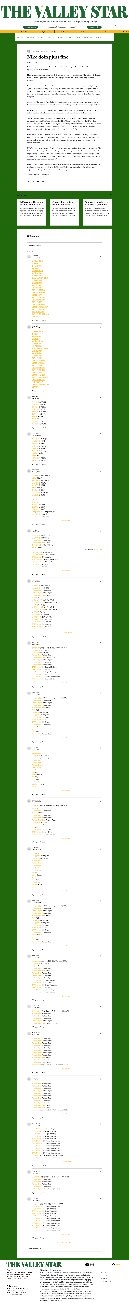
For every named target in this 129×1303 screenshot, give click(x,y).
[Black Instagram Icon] (92, 1264)
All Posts (20, 37)
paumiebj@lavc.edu (15, 1294)
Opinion (77, 37)
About (103, 1272)
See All (110, 195)
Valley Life (50, 37)
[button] (109, 37)
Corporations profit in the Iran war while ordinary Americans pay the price (63, 203)
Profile (60, 37)
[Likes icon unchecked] (33, 320)
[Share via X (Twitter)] (33, 181)
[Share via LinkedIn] (38, 181)
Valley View (88, 37)
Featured (40, 37)
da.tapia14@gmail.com (16, 1278)
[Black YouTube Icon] (87, 1264)
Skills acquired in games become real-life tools (31, 203)
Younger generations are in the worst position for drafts (97, 203)
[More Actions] (100, 256)
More (97, 37)
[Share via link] (43, 181)
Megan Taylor (45, 174)
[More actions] (100, 51)
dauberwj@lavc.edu (15, 1290)
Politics (68, 37)
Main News (30, 37)
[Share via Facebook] (28, 181)
